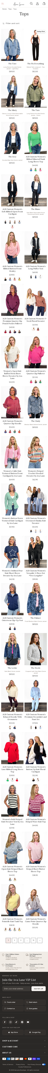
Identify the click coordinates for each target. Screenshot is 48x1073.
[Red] (38, 329)
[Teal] (15, 431)
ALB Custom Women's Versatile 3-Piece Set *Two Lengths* (36, 573)
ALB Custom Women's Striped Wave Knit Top (36, 820)
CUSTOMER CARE (9, 1047)
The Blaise (35, 209)
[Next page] (39, 940)
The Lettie (12, 668)
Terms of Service (7, 1064)
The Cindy (35, 421)
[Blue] (31, 170)
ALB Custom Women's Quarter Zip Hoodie (12, 422)
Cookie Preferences (24, 1067)
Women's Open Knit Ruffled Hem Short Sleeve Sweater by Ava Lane (12, 374)
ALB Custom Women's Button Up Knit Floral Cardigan (36, 769)
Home (4, 9)
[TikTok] (16, 1022)
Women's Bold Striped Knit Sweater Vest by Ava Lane (12, 821)
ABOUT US (6, 1053)
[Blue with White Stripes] (10, 879)
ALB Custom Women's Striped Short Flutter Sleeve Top (36, 869)
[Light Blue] (40, 727)
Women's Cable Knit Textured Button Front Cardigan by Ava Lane (12, 473)
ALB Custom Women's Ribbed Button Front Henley (12, 268)
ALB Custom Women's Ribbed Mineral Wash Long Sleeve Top (36, 159)
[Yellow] (19, 279)
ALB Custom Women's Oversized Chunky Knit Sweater (36, 520)
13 (33, 940)
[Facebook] (4, 1022)
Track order (11, 1002)
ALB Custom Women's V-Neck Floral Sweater (36, 319)
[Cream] (33, 329)
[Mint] (15, 929)
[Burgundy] (5, 331)
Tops (10, 9)
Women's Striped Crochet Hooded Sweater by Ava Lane (35, 473)
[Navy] (36, 277)
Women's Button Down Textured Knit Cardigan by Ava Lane (12, 520)
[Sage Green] (31, 727)
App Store (14, 1032)
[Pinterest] (22, 1022)
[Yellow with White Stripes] (15, 879)
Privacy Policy (20, 1064)
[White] (10, 222)
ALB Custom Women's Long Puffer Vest (36, 267)
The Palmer (36, 618)
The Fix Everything (35, 63)
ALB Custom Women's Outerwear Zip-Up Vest (12, 619)
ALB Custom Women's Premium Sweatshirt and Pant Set (36, 716)
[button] (32, 3)
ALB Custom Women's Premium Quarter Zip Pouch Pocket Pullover (12, 321)
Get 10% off (38, 989)
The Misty (12, 110)
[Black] (5, 222)
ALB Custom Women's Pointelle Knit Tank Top (12, 920)
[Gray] (40, 531)
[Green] (36, 170)
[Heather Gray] (12, 780)
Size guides (33, 1008)
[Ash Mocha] (15, 222)
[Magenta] (10, 331)
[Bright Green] (8, 780)
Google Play (36, 1032)
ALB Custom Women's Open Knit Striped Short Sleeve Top (12, 869)
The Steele (35, 668)
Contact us (11, 1008)
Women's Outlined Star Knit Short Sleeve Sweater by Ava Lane (12, 573)
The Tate (12, 63)
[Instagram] (10, 1022)
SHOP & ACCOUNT (10, 1041)
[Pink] (40, 170)
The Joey (12, 156)
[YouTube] (28, 1022)
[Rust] (19, 431)
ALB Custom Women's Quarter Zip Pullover (36, 372)
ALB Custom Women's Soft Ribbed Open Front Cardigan (12, 211)
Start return (33, 1002)
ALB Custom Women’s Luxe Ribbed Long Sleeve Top (12, 769)
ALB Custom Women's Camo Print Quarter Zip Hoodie (35, 921)
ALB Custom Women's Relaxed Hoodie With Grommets (12, 716)
